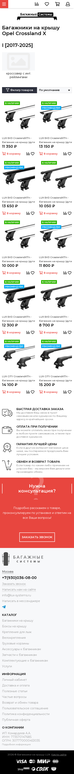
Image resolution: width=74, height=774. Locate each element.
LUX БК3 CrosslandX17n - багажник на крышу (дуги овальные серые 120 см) (18, 259)
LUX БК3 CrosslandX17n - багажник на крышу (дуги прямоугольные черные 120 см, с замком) (55, 200)
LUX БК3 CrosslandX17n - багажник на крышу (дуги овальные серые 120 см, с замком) (18, 140)
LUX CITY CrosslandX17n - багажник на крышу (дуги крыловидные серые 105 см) (18, 379)
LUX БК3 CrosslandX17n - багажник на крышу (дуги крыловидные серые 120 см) (55, 259)
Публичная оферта (16, 720)
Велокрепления (14, 638)
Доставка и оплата (16, 685)
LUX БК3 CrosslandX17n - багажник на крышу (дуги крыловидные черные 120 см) (18, 319)
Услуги (7, 666)
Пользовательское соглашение (25, 708)
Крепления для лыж (16, 632)
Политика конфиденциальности (26, 714)
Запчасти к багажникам (19, 655)
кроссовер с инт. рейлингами (18, 75)
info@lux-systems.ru (16, 595)
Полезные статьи (14, 691)
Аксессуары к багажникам (21, 649)
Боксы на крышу (14, 626)
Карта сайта (58, 754)
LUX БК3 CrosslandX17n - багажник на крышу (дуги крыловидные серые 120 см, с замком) (55, 140)
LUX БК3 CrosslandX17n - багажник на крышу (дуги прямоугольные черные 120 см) (55, 319)
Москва (7, 571)
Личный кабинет (14, 680)
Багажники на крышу (17, 620)
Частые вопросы (14, 697)
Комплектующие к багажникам (25, 660)
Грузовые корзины (15, 643)
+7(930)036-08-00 (19, 578)
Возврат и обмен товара (20, 702)
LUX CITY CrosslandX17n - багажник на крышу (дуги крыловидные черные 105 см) (55, 379)
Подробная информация (16, 744)
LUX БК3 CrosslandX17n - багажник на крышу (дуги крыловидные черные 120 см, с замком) (18, 200)
